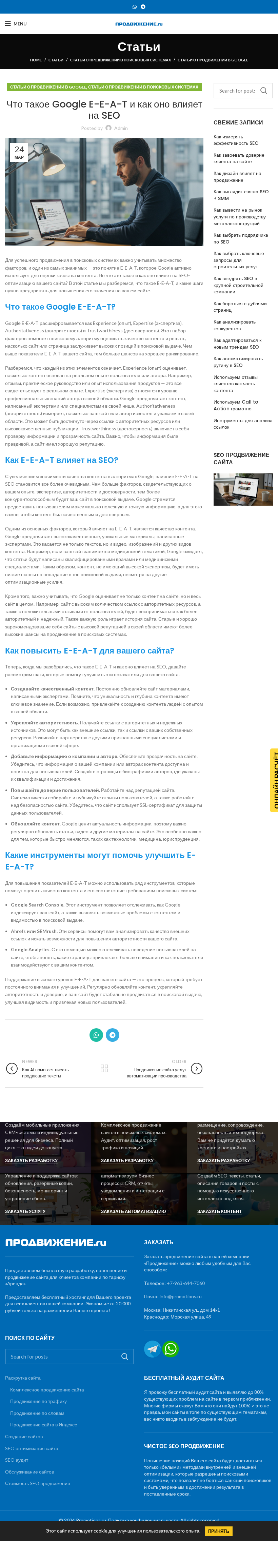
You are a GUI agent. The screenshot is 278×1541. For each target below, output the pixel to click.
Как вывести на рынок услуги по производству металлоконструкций (240, 217)
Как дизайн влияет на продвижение (237, 176)
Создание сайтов (24, 1436)
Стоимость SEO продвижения (37, 1483)
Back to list (104, 1069)
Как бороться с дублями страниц (240, 307)
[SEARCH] (263, 90)
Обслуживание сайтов (29, 1472)
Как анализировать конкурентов (235, 325)
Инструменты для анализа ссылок (243, 424)
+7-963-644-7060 (186, 1283)
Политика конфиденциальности (143, 1520)
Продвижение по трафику (38, 1401)
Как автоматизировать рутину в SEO (238, 362)
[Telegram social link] (143, 6)
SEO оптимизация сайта (31, 1448)
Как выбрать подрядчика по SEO (241, 238)
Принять (218, 1531)
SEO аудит (16, 1460)
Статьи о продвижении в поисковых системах (120, 60)
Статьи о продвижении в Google (213, 60)
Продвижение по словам (37, 1413)
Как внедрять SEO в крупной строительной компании (238, 285)
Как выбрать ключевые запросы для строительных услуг (239, 260)
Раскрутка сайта (23, 1378)
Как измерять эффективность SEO (236, 140)
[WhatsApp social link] (135, 6)
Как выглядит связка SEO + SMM (241, 195)
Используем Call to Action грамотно (236, 405)
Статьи (55, 60)
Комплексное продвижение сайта (47, 1389)
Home (36, 60)
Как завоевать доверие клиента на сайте (239, 158)
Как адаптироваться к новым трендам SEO (237, 343)
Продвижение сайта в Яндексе (43, 1424)
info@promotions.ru (181, 1296)
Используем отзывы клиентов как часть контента (236, 384)
